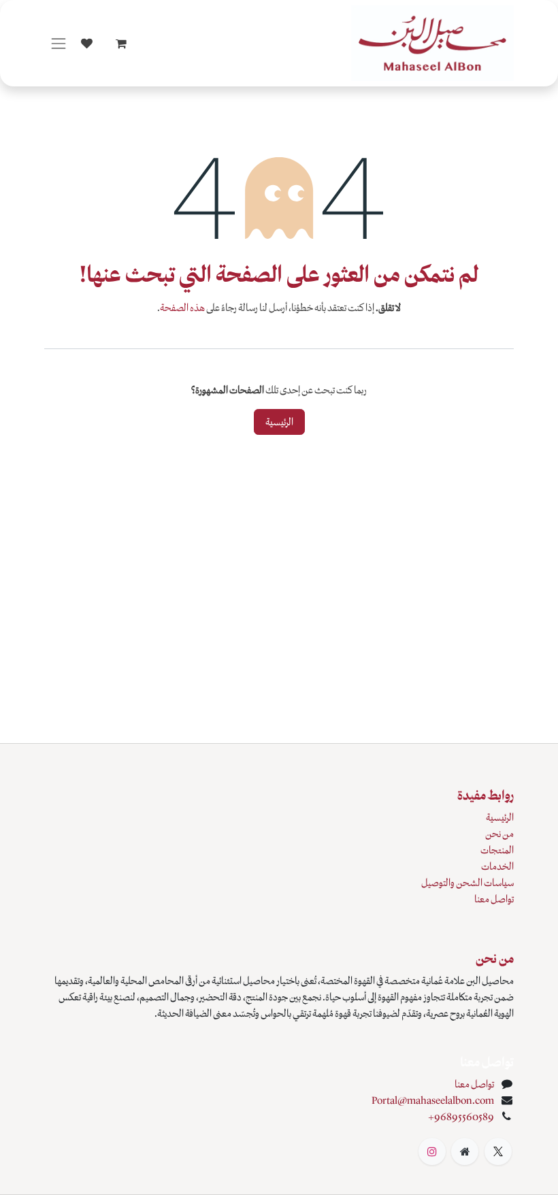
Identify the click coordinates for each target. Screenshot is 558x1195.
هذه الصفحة (182, 307)
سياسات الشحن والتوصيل (467, 883)
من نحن (499, 834)
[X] (498, 1151)
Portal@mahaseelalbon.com (433, 1100)
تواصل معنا (494, 899)
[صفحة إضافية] (464, 1151)
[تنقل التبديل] (58, 43)
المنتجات (497, 850)
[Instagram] (432, 1151)
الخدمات (497, 866)
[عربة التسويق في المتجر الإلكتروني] (121, 43)
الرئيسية (279, 422)
